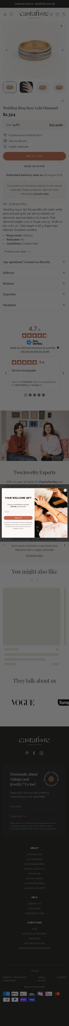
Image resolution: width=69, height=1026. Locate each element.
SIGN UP (18, 518)
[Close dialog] (65, 490)
